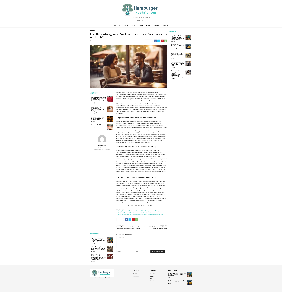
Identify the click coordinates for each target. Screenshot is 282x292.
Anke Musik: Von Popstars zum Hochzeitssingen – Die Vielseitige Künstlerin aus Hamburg (98, 109)
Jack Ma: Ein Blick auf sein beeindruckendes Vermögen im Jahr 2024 (177, 64)
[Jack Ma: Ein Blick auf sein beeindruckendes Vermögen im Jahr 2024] (188, 63)
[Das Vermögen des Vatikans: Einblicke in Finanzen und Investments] (188, 55)
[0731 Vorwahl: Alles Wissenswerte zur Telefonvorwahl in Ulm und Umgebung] (110, 240)
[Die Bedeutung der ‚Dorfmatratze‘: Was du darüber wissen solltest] (110, 249)
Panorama (92, 30)
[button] (197, 11)
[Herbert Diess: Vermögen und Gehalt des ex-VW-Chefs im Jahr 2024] (188, 46)
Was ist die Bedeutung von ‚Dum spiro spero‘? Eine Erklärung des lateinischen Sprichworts (140, 214)
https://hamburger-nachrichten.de (102, 147)
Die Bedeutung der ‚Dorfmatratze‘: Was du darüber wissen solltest (98, 248)
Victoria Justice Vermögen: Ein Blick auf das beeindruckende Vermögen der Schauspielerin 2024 (177, 74)
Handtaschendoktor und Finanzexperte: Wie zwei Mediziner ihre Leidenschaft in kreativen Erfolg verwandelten (98, 100)
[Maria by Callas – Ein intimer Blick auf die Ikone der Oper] (110, 119)
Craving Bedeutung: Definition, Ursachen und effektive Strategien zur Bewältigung (138, 211)
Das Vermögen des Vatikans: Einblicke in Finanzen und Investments (177, 55)
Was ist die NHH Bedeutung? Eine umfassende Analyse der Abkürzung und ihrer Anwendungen (98, 257)
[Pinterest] (162, 41)
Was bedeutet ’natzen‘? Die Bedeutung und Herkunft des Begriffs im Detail (136, 212)
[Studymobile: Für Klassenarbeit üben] (110, 127)
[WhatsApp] (165, 41)
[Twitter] (158, 41)
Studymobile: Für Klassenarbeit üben (97, 125)
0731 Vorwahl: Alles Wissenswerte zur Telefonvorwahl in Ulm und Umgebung (98, 240)
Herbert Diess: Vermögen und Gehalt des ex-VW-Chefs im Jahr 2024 (177, 46)
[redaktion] (91, 41)
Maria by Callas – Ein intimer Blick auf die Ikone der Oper (97, 118)
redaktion (94, 41)
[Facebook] (155, 41)
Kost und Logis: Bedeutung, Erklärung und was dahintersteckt (155, 227)
